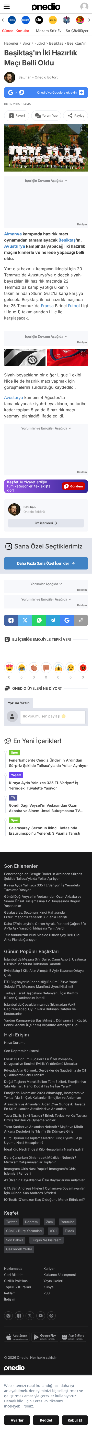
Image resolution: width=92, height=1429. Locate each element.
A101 (53, 1231)
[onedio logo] (43, 1368)
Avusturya (14, 246)
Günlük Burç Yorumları (24, 1231)
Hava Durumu (15, 1043)
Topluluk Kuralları (17, 1287)
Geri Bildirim (13, 1275)
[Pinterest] (51, 1315)
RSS (46, 1293)
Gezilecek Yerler (19, 1249)
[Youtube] (40, 1315)
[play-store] (45, 1337)
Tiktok (69, 1231)
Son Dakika (14, 1240)
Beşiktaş (56, 43)
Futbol (39, 43)
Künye (48, 1287)
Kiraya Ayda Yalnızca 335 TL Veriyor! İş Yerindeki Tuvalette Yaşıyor (43, 785)
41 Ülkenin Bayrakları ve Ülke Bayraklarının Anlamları (44, 1180)
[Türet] (80, 20)
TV (13, 798)
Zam (49, 1222)
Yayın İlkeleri (53, 1281)
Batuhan (38, 77)
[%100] (53, 20)
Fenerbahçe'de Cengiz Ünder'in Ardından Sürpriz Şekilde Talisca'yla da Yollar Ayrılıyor (48, 763)
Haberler (11, 43)
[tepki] (9, 667)
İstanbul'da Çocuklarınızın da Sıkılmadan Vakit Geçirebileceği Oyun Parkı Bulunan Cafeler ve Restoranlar (40, 1009)
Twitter (11, 1222)
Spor (26, 43)
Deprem (31, 1222)
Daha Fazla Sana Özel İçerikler (43, 563)
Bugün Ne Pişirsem (46, 1240)
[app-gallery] (74, 1337)
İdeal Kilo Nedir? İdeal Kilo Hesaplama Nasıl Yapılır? (44, 1149)
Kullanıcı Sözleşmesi (59, 1275)
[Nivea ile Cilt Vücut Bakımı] (12, 20)
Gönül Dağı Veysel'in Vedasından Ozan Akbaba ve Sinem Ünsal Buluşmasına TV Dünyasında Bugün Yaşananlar (44, 808)
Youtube (67, 1222)
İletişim (9, 1299)
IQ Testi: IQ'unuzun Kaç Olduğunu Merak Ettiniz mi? (44, 1199)
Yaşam (16, 775)
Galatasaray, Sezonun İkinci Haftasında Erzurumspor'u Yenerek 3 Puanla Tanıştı (44, 830)
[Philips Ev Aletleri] (25, 20)
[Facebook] (19, 1315)
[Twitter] (30, 1315)
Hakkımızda (13, 1268)
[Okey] (39, 20)
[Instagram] (8, 1315)
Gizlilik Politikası (16, 1281)
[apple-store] (17, 1337)
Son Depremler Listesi (21, 1051)
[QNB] (66, 20)
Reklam (10, 1293)
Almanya (13, 233)
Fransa (47, 305)
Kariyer (49, 1268)
